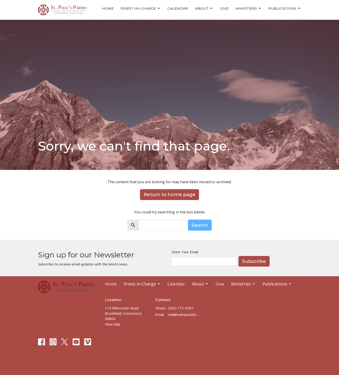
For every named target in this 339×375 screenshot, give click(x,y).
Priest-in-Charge (138, 8)
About (201, 8)
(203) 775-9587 (180, 308)
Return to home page (169, 194)
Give (224, 8)
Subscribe (254, 261)
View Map (112, 324)
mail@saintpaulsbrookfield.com (184, 314)
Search (200, 225)
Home (108, 8)
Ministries (246, 8)
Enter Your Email (185, 252)
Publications (282, 8)
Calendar (177, 8)
